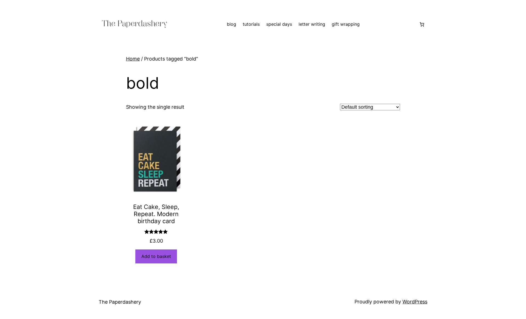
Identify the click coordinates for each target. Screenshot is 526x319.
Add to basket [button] (156, 256)
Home (133, 59)
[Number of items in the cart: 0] (421, 24)
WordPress (414, 301)
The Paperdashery (120, 302)
